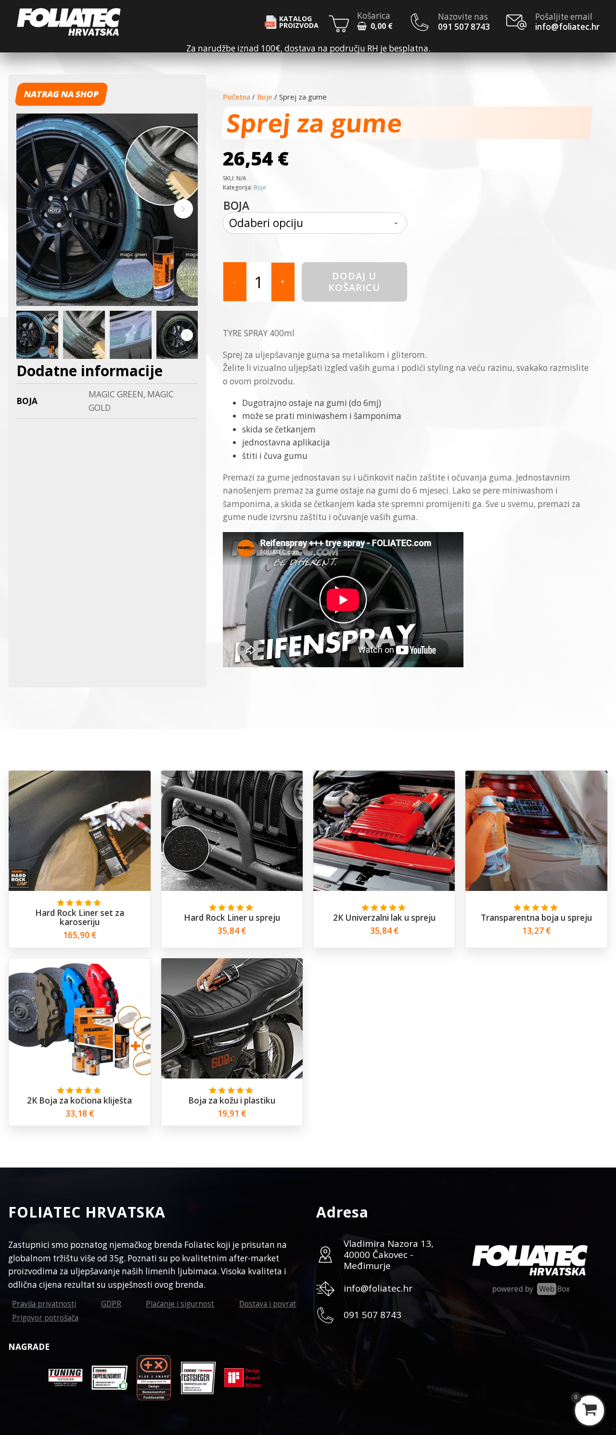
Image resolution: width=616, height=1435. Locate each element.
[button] (375, 27)
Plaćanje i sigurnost (180, 1303)
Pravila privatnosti (44, 1303)
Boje (264, 97)
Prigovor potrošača (45, 1317)
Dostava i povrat (267, 1303)
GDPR (111, 1303)
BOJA (236, 205)
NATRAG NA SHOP (61, 94)
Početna (236, 97)
